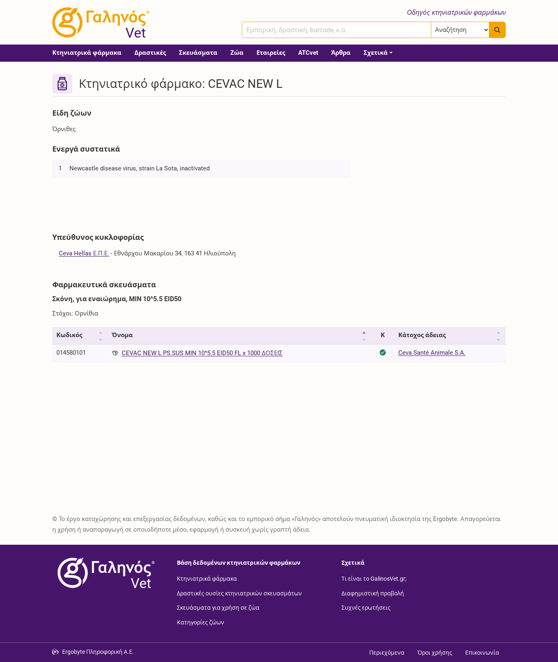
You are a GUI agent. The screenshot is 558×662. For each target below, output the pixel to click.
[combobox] (336, 30)
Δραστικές (150, 52)
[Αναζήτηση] (497, 30)
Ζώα (236, 52)
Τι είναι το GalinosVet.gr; (373, 578)
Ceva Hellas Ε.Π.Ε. (84, 253)
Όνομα (122, 335)
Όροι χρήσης (434, 652)
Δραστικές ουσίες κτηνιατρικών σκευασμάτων (239, 593)
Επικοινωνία (482, 652)
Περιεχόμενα (386, 652)
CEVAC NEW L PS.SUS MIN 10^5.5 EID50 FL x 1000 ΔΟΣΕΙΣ (202, 353)
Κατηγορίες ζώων (200, 622)
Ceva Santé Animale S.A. (432, 352)
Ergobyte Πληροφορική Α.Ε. (98, 652)
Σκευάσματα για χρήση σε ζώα (218, 607)
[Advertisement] (434, 162)
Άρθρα (340, 52)
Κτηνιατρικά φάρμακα (86, 52)
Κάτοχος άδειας (422, 335)
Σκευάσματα (198, 52)
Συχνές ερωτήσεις (366, 607)
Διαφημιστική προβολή (372, 593)
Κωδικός (69, 335)
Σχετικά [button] (376, 52)
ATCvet (308, 52)
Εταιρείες (271, 52)
